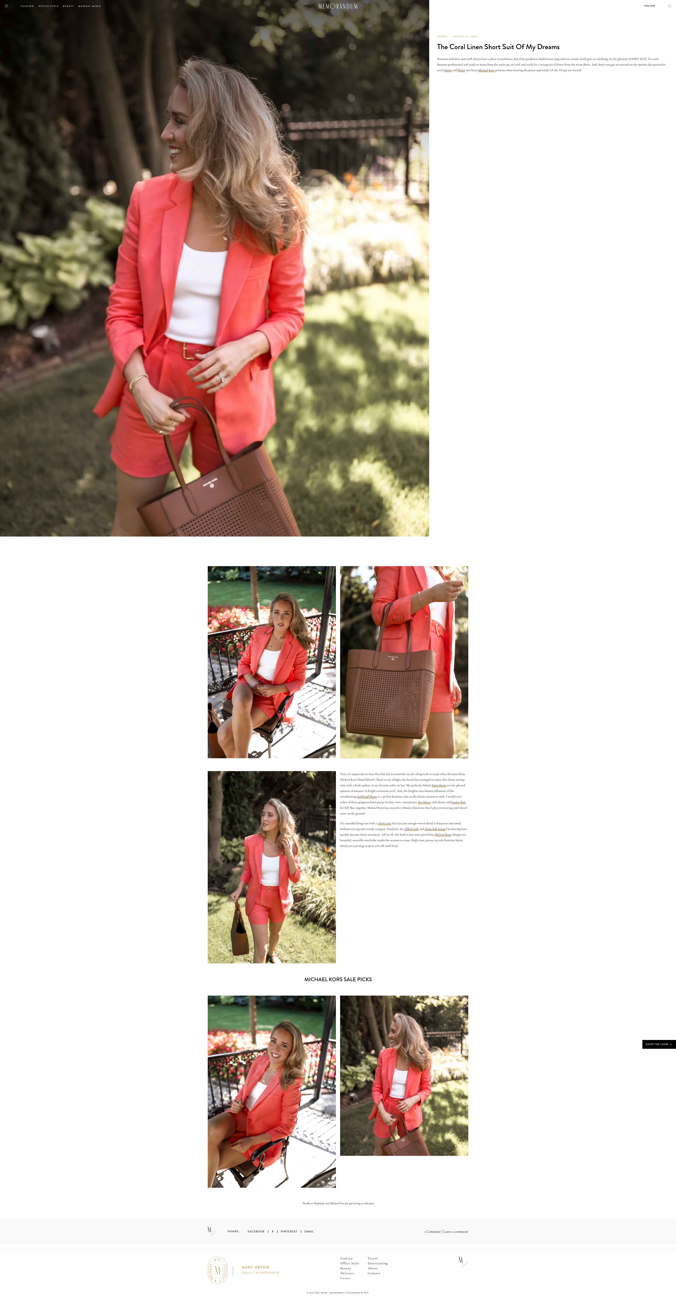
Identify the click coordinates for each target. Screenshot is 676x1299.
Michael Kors (486, 70)
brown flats (459, 802)
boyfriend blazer (367, 796)
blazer (461, 70)
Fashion (442, 36)
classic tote (384, 823)
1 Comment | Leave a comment (446, 1231)
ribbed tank (411, 829)
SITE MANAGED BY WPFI (357, 1293)
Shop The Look (659, 1044)
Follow (649, 6)
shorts (448, 70)
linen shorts (439, 785)
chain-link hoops (435, 829)
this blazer (424, 802)
